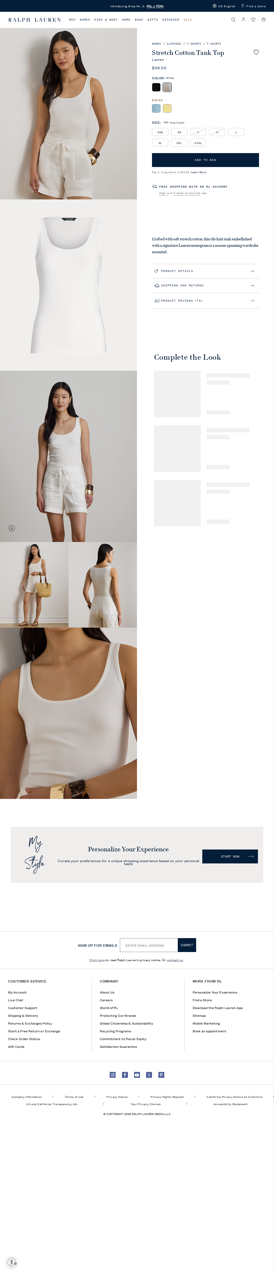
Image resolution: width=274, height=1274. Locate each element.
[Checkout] (263, 19)
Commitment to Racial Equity (123, 1038)
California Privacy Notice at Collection (234, 1096)
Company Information (27, 1096)
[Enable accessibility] (11, 1262)
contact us (175, 959)
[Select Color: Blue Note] (156, 108)
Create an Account (186, 192)
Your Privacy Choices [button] (146, 1103)
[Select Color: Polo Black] (156, 87)
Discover (170, 20)
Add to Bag (205, 160)
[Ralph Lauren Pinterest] (161, 1075)
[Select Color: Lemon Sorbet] (167, 108)
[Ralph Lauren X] (149, 1075)
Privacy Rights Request (167, 1096)
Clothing (174, 44)
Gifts (152, 20)
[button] (224, 6)
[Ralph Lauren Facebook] (125, 1075)
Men (72, 20)
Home (126, 20)
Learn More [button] (198, 172)
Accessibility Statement (231, 1103)
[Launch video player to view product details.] (12, 528)
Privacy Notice (117, 1096)
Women (85, 20)
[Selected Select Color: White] (167, 87)
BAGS (139, 20)
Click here (97, 959)
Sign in (164, 192)
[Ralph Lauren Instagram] (113, 1075)
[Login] (243, 19)
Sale (188, 20)
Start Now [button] (230, 856)
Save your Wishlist (256, 52)
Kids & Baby (106, 20)
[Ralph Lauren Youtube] (137, 1075)
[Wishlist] (253, 19)
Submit (187, 945)
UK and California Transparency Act (52, 1103)
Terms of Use (74, 1096)
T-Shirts (194, 44)
